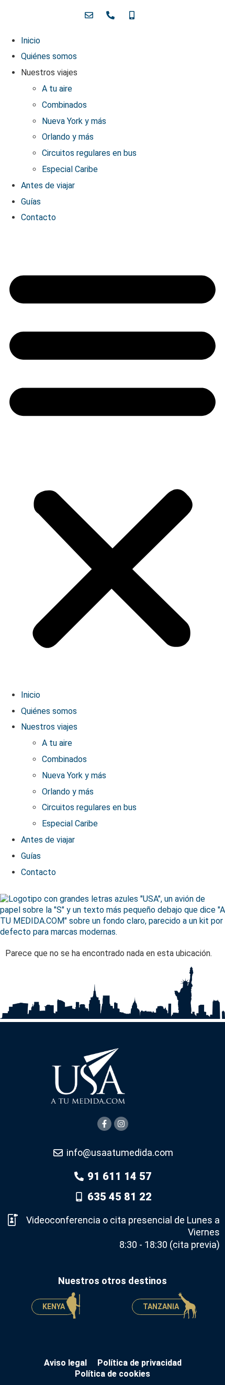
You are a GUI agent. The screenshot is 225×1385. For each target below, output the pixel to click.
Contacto (38, 217)
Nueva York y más (74, 121)
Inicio (30, 41)
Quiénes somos (49, 56)
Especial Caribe (70, 169)
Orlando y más (68, 137)
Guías (31, 202)
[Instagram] (121, 1124)
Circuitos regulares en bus (89, 153)
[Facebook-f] (104, 1124)
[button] (112, 457)
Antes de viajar (48, 185)
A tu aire (57, 89)
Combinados (64, 105)
